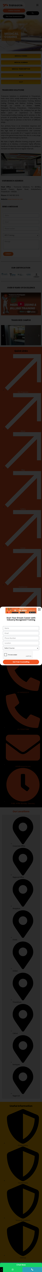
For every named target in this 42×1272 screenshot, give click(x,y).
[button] (39, 609)
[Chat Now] (12, 1269)
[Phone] (32, 1269)
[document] (21, 636)
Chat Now (21, 1265)
